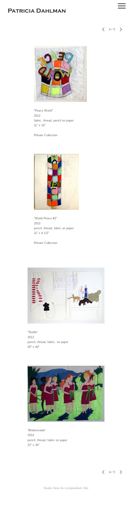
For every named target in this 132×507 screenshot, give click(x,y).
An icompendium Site (74, 488)
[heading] (37, 11)
